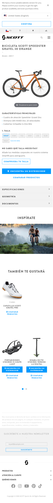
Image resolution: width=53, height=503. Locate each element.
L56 (37, 136)
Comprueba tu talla (16, 161)
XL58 (45, 136)
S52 (22, 136)
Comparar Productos (26, 177)
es (11, 30)
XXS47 (6, 136)
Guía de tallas (15, 141)
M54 (30, 136)
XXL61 (6, 141)
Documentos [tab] (10, 203)
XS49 (14, 136)
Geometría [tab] (9, 196)
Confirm (26, 24)
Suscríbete (26, 450)
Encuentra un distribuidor (27, 171)
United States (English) (18, 15)
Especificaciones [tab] (13, 189)
